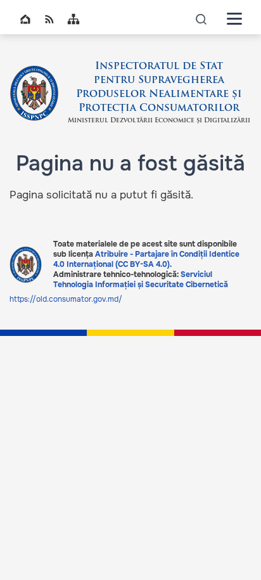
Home (25, 19)
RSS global (49, 19)
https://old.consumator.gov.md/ (66, 299)
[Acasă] (34, 93)
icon (201, 19)
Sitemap (73, 19)
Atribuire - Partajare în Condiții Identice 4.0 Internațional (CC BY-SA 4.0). (146, 259)
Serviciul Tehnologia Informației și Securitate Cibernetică (140, 279)
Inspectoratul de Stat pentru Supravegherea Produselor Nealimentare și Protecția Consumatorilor (159, 87)
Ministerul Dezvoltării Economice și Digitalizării (159, 120)
